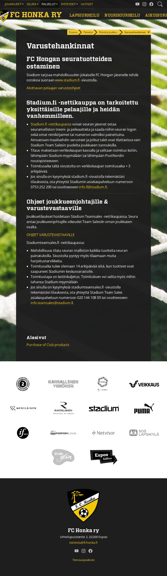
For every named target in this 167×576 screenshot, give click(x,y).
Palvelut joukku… (108, 32)
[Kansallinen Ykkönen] (63, 383)
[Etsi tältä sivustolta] (160, 4)
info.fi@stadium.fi (93, 187)
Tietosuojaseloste (83, 560)
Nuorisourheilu (122, 15)
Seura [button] (31, 4)
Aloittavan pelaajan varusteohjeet (53, 88)
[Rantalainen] (63, 408)
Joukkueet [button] (13, 4)
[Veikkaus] (144, 383)
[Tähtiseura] (103, 383)
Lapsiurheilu (84, 15)
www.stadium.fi (67, 80)
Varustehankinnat (135, 32)
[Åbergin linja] (63, 432)
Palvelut (88, 32)
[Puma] (144, 408)
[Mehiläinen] (23, 408)
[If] (23, 432)
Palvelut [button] (49, 4)
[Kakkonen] (23, 383)
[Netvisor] (104, 432)
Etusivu (73, 32)
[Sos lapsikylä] (144, 432)
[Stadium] (104, 408)
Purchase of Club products (48, 344)
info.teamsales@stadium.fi (52, 302)
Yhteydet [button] (68, 4)
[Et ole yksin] (63, 456)
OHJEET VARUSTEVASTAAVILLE (51, 234)
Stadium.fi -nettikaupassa (51, 124)
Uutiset (87, 4)
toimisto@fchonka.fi (83, 542)
